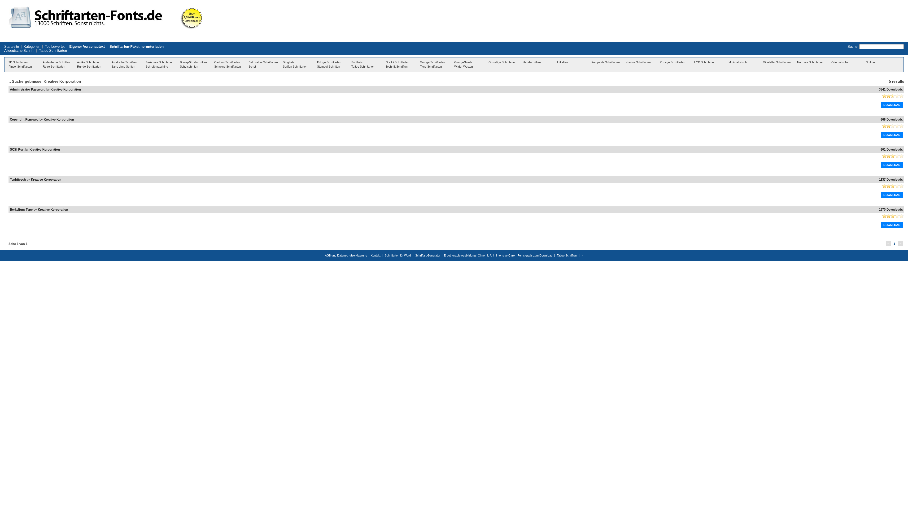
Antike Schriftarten (88, 62)
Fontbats (356, 62)
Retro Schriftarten (54, 66)
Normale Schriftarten (810, 62)
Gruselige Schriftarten (502, 62)
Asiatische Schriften (124, 62)
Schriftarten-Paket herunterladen (136, 46)
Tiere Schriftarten (431, 66)
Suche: (852, 46)
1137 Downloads (891, 179)
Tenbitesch (18, 179)
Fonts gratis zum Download (535, 255)
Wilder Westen (463, 66)
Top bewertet (55, 46)
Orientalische (839, 62)
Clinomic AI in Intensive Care (496, 255)
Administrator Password (27, 89)
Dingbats (288, 62)
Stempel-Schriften (328, 66)
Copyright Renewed (24, 119)
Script (252, 66)
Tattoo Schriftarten (53, 50)
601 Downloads (892, 149)
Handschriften (532, 62)
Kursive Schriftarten (638, 62)
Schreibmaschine (157, 66)
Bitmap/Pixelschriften (193, 62)
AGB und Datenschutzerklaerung (346, 255)
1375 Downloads (891, 209)
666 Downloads (892, 119)
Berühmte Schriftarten (160, 62)
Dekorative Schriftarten (263, 62)
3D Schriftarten (18, 62)
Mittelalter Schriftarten (777, 62)
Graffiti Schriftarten (397, 62)
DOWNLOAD (891, 105)
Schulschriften (189, 66)
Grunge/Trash (463, 62)
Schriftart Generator (427, 255)
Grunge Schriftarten (432, 62)
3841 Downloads (891, 89)
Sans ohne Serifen (123, 66)
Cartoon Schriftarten (227, 62)
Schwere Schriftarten (227, 66)
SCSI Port (17, 149)
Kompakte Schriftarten (605, 62)
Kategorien (32, 46)
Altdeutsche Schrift (18, 50)
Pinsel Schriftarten (20, 66)
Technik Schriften (397, 66)
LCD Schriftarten (705, 62)
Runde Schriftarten (89, 66)
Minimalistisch (738, 62)
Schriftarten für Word (398, 255)
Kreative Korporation (66, 89)
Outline (870, 62)
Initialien (562, 62)
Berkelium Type (21, 209)
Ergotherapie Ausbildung (460, 255)
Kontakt (375, 255)
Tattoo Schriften (567, 255)
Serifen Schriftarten (295, 66)
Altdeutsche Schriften (56, 62)
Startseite (11, 46)
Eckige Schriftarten (329, 62)
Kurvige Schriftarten (672, 62)
